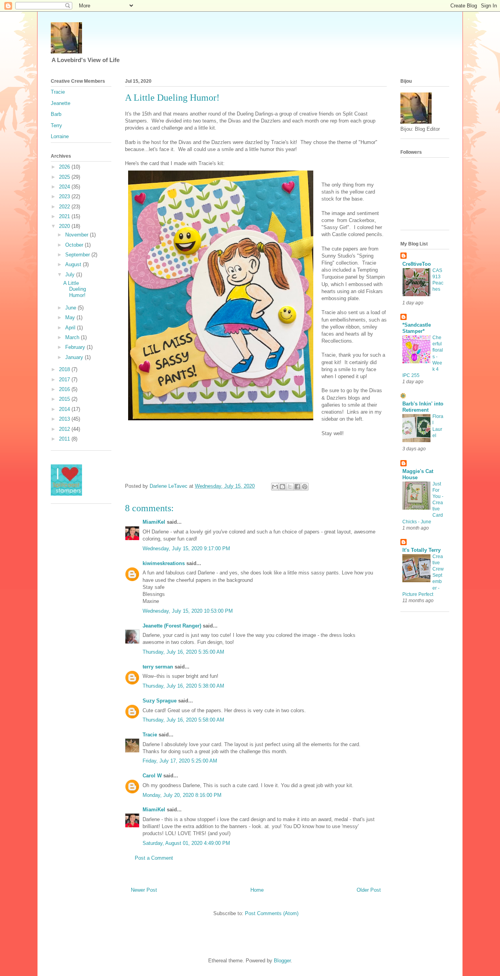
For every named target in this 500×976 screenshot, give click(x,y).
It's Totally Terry (421, 550)
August (74, 264)
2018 (65, 369)
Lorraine (60, 136)
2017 (65, 379)
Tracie (150, 735)
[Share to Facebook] (297, 487)
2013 (65, 419)
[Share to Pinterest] (305, 487)
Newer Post (144, 890)
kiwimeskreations (164, 563)
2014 (65, 409)
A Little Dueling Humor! (74, 289)
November (77, 235)
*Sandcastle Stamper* (416, 328)
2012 (65, 429)
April (71, 328)
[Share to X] (290, 487)
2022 (65, 207)
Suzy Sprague (160, 701)
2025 (65, 177)
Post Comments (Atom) (271, 913)
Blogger (282, 961)
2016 (65, 389)
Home (257, 890)
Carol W (152, 776)
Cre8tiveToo (416, 264)
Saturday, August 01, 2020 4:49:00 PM (186, 843)
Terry (56, 125)
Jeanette (60, 103)
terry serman (158, 667)
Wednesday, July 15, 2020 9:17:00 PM (186, 548)
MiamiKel (154, 522)
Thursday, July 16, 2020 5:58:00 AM (183, 720)
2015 (65, 399)
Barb (56, 114)
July (70, 274)
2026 (65, 167)
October (75, 245)
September (78, 255)
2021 (65, 216)
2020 (65, 226)
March (73, 337)
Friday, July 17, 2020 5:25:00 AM (180, 761)
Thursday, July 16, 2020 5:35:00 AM (183, 652)
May (71, 317)
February (76, 347)
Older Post (369, 890)
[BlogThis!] (282, 487)
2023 (65, 196)
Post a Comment (154, 858)
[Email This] (275, 487)
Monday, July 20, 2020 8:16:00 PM (182, 795)
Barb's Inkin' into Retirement (422, 407)
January (75, 357)
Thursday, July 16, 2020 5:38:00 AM (183, 686)
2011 (65, 439)
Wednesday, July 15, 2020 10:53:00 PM (188, 611)
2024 (65, 187)
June (71, 308)
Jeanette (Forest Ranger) (173, 626)
